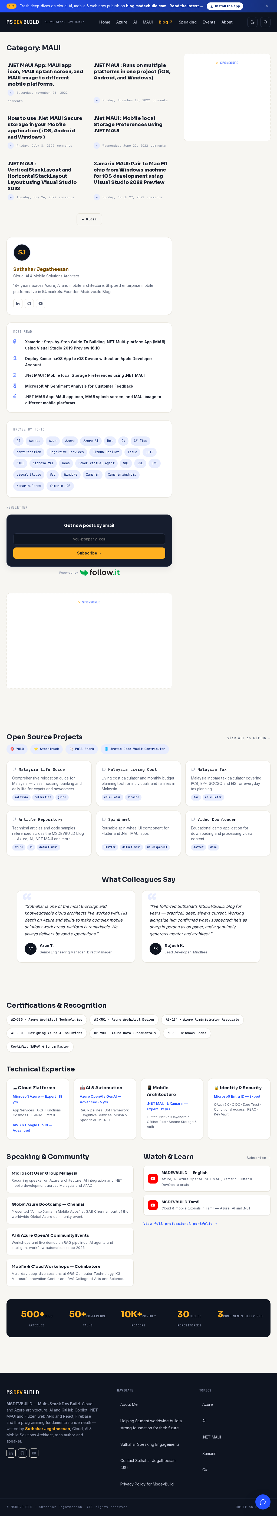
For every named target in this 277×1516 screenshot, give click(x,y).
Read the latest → (186, 6)
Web (52, 474)
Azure (121, 22)
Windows (70, 474)
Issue (132, 452)
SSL (140, 463)
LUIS (149, 452)
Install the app (227, 6)
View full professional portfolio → (180, 1223)
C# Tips (140, 441)
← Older (89, 219)
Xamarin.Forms (29, 486)
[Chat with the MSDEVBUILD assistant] (263, 1502)
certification (29, 452)
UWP (154, 463)
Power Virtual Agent (96, 463)
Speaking (188, 22)
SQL (126, 463)
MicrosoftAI (43, 463)
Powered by (68, 572)
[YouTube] (40, 303)
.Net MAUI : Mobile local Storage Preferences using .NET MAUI (85, 375)
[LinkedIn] (17, 303)
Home (104, 22)
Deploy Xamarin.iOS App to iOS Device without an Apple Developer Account (88, 361)
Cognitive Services (67, 452)
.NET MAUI (211, 1437)
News (66, 463)
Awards (34, 441)
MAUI (148, 22)
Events (209, 22)
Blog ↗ (166, 22)
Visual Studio (29, 474)
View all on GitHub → (249, 738)
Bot (110, 441)
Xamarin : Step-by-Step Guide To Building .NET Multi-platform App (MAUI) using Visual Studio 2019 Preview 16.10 (95, 344)
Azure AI (90, 441)
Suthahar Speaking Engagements (150, 1444)
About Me (129, 1404)
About (227, 22)
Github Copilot (106, 452)
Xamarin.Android (122, 474)
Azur (53, 441)
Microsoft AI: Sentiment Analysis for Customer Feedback (79, 386)
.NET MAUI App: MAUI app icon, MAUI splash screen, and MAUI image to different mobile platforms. (93, 399)
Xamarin (92, 474)
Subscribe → (89, 553)
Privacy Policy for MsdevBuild (147, 1484)
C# (123, 441)
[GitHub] (29, 303)
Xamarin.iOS (60, 486)
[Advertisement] (227, 102)
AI (135, 22)
